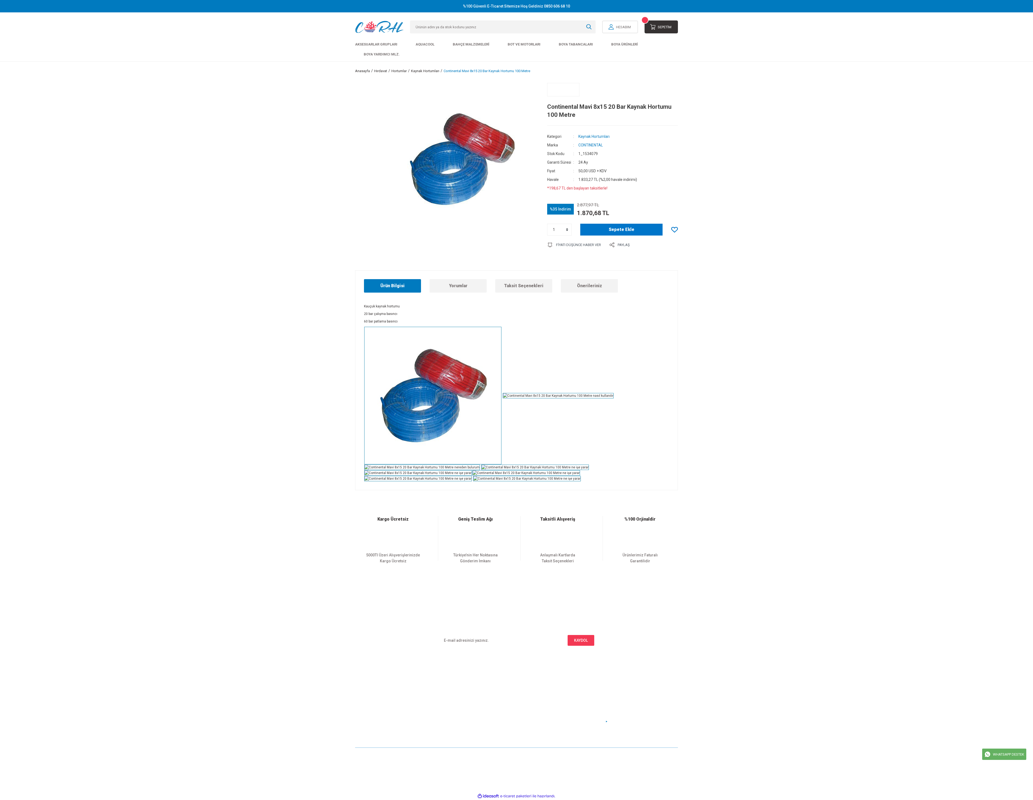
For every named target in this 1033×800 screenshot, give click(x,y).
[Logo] (379, 27)
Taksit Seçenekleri (523, 285)
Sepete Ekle (621, 229)
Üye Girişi (363, 697)
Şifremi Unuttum (369, 706)
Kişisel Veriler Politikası (540, 715)
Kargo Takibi (448, 715)
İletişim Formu (449, 697)
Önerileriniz (589, 285)
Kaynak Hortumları (594, 136)
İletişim (443, 688)
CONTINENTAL (590, 145)
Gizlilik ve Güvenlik (536, 697)
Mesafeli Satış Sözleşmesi (542, 688)
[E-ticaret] (516, 796)
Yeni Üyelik (364, 688)
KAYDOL (581, 640)
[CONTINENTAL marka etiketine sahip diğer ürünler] (563, 89)
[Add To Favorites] (674, 230)
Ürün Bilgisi (392, 285)
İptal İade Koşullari (536, 706)
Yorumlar (458, 285)
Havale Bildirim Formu (456, 706)
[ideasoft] (488, 796)
